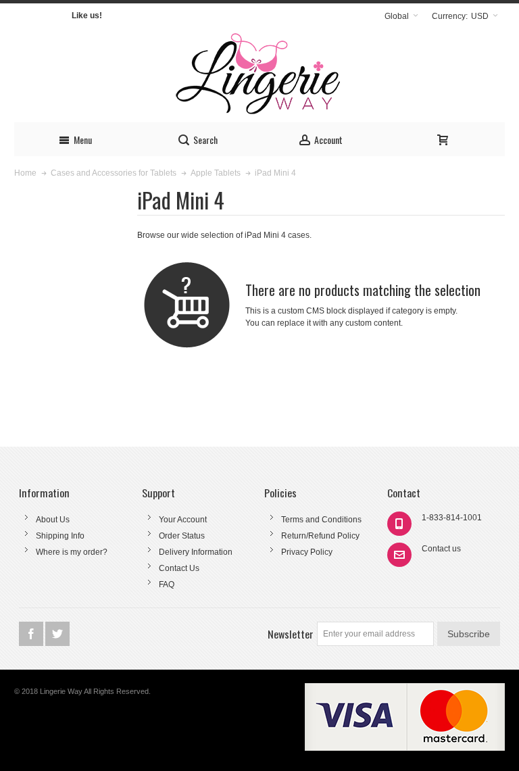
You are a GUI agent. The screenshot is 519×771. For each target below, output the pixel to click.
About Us (53, 519)
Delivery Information (195, 552)
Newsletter (291, 634)
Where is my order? (71, 552)
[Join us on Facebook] (32, 634)
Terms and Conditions (321, 519)
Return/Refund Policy (320, 536)
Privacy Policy (306, 552)
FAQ (166, 584)
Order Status (182, 536)
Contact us (441, 548)
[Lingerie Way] (259, 75)
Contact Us (179, 568)
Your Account (183, 519)
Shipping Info (60, 536)
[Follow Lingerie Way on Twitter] (57, 634)
